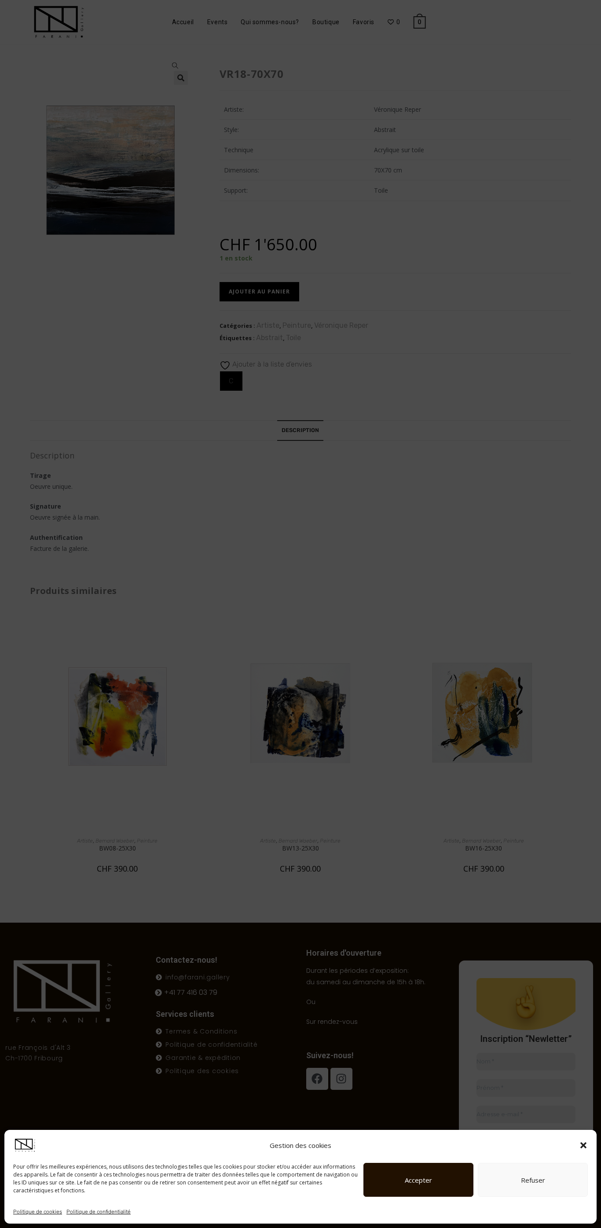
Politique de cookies (37, 1212)
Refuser (533, 1180)
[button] (583, 1145)
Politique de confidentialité (98, 1212)
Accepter (418, 1180)
